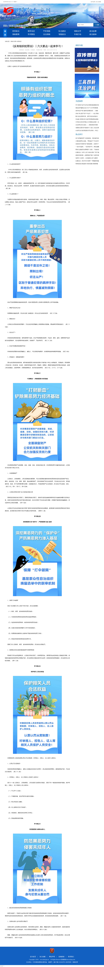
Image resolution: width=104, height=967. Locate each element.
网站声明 (52, 956)
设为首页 (93, 1)
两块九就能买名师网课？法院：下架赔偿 (87, 149)
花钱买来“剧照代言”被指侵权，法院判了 (87, 144)
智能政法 (62, 34)
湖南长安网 (13, 41)
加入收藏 (98, 1)
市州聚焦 (31, 34)
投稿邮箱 (61, 956)
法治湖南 (46, 34)
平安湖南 (46, 31)
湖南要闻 (15, 34)
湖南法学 (77, 31)
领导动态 (31, 31)
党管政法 (15, 31)
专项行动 (77, 34)
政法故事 (93, 31)
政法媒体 (93, 34)
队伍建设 (62, 31)
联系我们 (71, 956)
